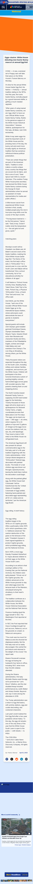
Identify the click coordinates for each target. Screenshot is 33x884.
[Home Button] (16, 7)
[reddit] (16, 759)
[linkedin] (21, 759)
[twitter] (11, 759)
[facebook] (6, 759)
